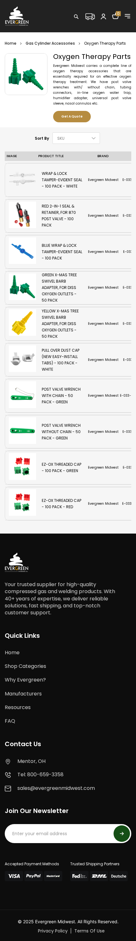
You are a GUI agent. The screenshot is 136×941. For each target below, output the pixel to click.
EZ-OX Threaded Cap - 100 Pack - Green (61, 467)
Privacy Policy (53, 931)
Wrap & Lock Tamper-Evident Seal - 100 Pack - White (62, 180)
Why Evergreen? (25, 679)
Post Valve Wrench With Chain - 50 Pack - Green (61, 396)
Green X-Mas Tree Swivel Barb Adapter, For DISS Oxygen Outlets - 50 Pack (59, 287)
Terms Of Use (89, 931)
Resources (18, 707)
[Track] (90, 16)
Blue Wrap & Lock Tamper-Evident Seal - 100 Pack (62, 252)
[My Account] (103, 16)
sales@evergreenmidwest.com (56, 788)
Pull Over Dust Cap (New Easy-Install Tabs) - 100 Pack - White (60, 360)
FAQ (10, 721)
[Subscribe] (122, 833)
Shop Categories (25, 666)
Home (10, 43)
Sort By (42, 138)
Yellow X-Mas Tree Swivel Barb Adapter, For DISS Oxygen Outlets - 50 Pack (60, 323)
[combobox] (96, 30)
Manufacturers (23, 693)
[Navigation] (127, 16)
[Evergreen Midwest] (16, 16)
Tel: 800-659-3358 (40, 774)
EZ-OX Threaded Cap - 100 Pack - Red (61, 503)
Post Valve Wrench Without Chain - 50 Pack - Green (61, 432)
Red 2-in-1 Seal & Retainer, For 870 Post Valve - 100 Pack (59, 215)
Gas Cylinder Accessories (50, 43)
